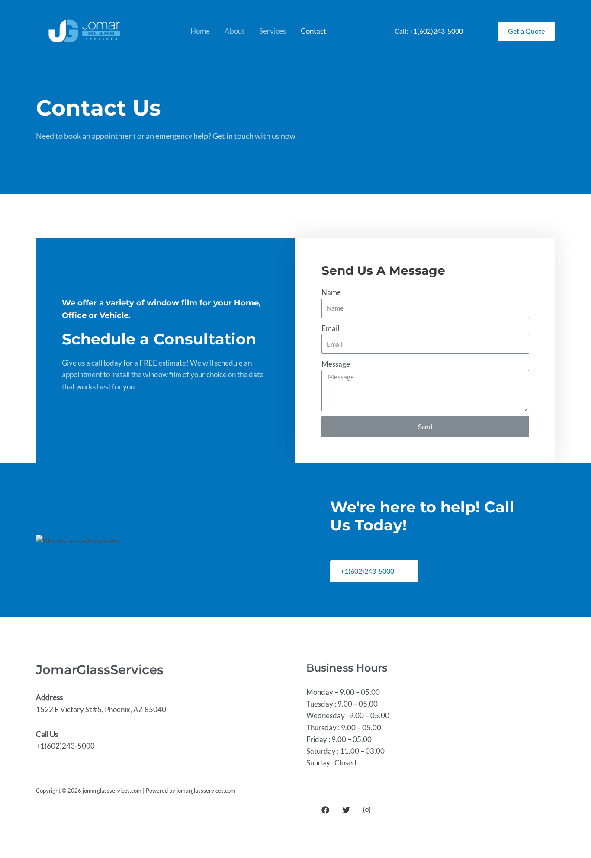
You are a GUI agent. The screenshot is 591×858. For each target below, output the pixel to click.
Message (335, 364)
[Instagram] (367, 810)
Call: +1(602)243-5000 (429, 31)
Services (272, 30)
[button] (374, 571)
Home (200, 30)
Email (330, 328)
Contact (313, 30)
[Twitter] (346, 810)
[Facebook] (325, 810)
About (234, 30)
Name (331, 292)
